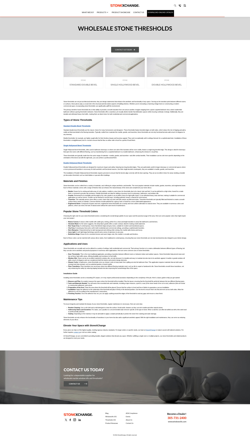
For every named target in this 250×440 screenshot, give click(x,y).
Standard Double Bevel (83, 84)
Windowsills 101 (111, 416)
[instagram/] (74, 419)
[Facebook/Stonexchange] (70, 419)
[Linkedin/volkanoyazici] (79, 419)
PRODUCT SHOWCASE (121, 12)
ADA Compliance (131, 413)
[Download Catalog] (184, 5)
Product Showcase (111, 423)
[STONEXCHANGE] (125, 5)
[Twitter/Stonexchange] (66, 419)
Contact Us (129, 423)
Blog (106, 413)
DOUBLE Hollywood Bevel (167, 84)
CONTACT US (138, 12)
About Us (129, 420)
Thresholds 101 (110, 420)
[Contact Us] (180, 5)
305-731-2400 (177, 418)
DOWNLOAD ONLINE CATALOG (160, 12)
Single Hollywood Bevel (125, 84)
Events (128, 416)
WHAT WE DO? (88, 12)
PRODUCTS (101, 12)
